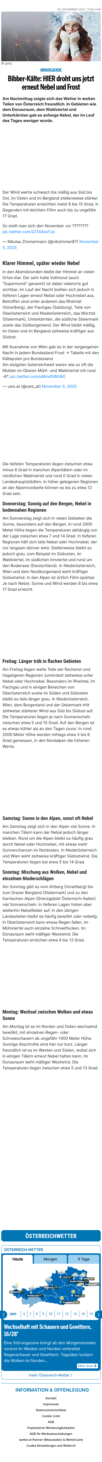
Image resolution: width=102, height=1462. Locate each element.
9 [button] (43, 1314)
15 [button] (91, 1314)
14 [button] (83, 1314)
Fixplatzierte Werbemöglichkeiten (51, 1428)
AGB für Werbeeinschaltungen (51, 1434)
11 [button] (58, 1314)
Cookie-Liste (51, 1416)
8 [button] (37, 1314)
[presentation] (3, 1315)
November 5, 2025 (59, 386)
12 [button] (67, 1314)
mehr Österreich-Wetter (49, 1375)
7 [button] (30, 1314)
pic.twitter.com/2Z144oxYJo (28, 231)
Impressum (51, 1404)
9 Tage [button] (83, 1259)
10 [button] (50, 1314)
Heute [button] (17, 1259)
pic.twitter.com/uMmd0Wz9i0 (37, 376)
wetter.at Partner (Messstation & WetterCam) (51, 1440)
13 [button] (75, 1314)
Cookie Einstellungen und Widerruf (51, 1445)
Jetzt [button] (12, 1314)
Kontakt (51, 1398)
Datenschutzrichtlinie (51, 1410)
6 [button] (24, 1314)
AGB (51, 1422)
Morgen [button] (50, 1259)
